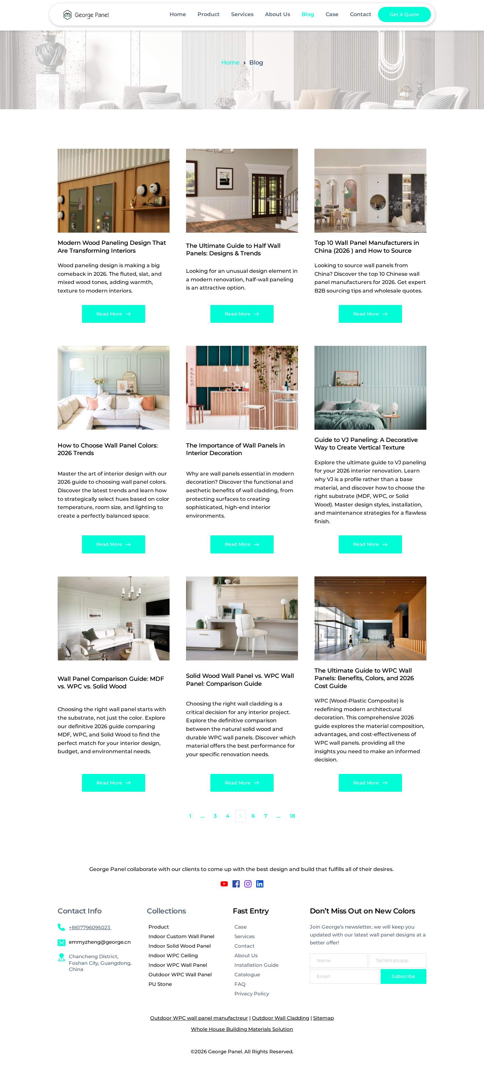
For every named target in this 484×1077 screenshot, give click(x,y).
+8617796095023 (90, 927)
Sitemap (323, 1018)
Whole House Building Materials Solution (242, 1029)
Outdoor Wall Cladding (280, 1018)
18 (292, 816)
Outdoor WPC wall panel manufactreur (199, 1018)
